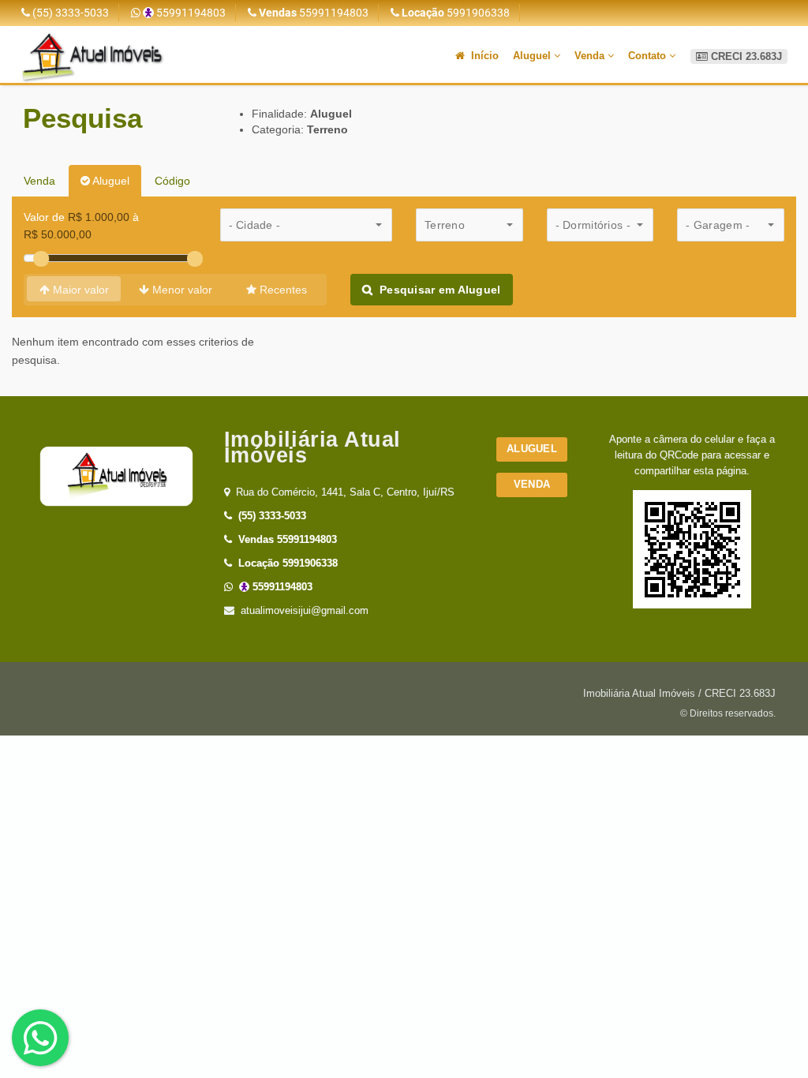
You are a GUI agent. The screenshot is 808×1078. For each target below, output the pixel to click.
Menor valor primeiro (180, 294)
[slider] (41, 259)
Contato (648, 56)
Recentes (281, 289)
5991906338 (456, 12)
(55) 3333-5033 (69, 12)
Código (172, 180)
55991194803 (190, 12)
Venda (591, 56)
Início (483, 56)
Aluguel (533, 56)
